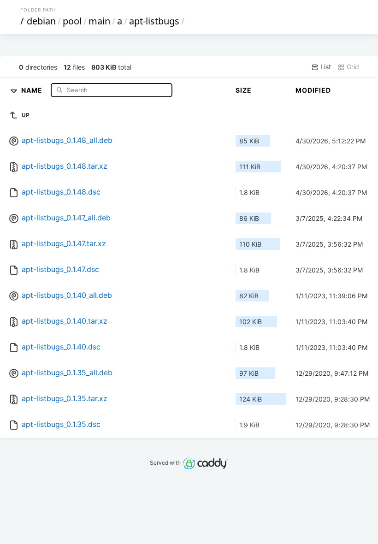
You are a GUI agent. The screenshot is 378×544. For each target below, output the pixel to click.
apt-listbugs (154, 21)
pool (72, 21)
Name (32, 90)
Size (244, 90)
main (99, 21)
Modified (313, 90)
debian (41, 21)
